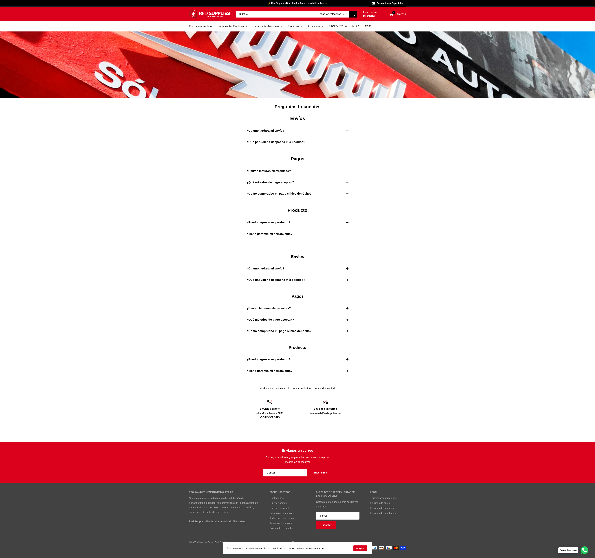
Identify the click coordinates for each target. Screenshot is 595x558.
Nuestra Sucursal (279, 508)
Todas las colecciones (282, 518)
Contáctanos (277, 498)
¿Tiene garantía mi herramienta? (270, 234)
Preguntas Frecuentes (282, 513)
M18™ (368, 26)
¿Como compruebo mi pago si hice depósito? (279, 193)
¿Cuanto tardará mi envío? (265, 130)
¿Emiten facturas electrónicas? (269, 171)
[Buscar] (353, 14)
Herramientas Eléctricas (231, 26)
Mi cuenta (369, 15)
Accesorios (314, 26)
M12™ (356, 26)
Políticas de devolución (383, 513)
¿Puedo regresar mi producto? (268, 222)
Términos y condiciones (383, 498)
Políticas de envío (380, 503)
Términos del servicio (281, 523)
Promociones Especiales (390, 3)
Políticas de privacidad (382, 508)
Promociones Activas (200, 26)
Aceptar (360, 548)
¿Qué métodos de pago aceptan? (270, 182)
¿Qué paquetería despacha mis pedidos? (276, 142)
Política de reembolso (281, 528)
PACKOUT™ (336, 26)
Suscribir (326, 525)
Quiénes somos (278, 503)
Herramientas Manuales (266, 26)
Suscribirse (320, 472)
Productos (293, 26)
